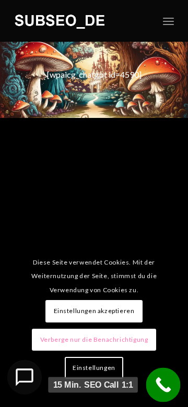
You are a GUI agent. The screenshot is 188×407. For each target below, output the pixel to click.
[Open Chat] (24, 377)
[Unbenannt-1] (78, 21)
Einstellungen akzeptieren (94, 311)
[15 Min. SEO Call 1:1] (163, 385)
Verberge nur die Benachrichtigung (94, 339)
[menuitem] (168, 20)
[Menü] (168, 20)
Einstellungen (94, 368)
